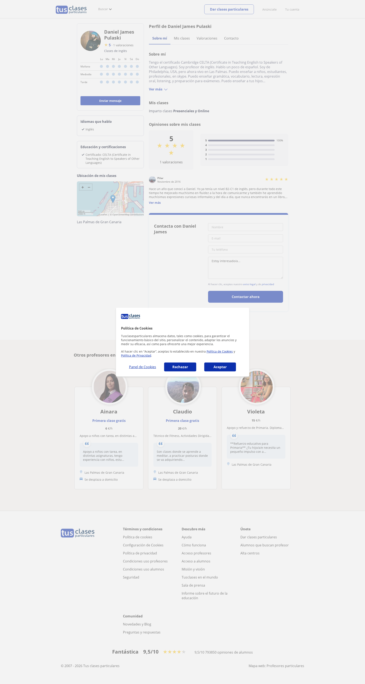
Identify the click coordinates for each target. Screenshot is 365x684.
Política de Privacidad (136, 355)
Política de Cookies (220, 351)
